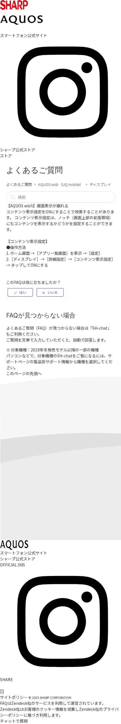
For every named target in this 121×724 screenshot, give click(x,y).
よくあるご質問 (19, 184)
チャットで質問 (14, 721)
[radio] (20, 292)
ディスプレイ (100, 184)
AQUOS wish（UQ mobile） (60, 184)
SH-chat (99, 328)
